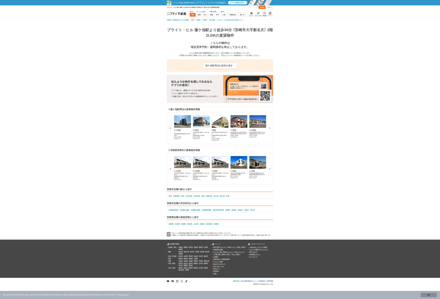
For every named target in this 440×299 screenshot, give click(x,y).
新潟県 (181, 256)
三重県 (196, 258)
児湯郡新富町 (173, 210)
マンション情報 (218, 261)
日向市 (252, 210)
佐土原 (216, 196)
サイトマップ (253, 257)
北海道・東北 (172, 247)
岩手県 (191, 247)
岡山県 (186, 263)
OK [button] (429, 295)
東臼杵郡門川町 (218, 210)
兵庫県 (186, 261)
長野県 (191, 256)
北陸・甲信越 (172, 256)
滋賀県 (196, 261)
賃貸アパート (232, 247)
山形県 (206, 247)
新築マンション (228, 252)
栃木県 (207, 251)
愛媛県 (186, 265)
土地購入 (216, 257)
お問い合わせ (253, 252)
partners (46, 295)
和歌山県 (206, 261)
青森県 (186, 247)
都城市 (227, 210)
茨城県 (202, 251)
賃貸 (214, 247)
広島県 (181, 263)
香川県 (181, 265)
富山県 (196, 256)
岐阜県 (186, 258)
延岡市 (234, 210)
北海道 (181, 247)
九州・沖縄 (171, 268)
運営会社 (236, 281)
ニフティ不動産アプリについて (258, 249)
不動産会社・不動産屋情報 (221, 259)
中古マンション (239, 252)
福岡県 (171, 224)
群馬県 (181, 253)
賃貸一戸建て (241, 247)
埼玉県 (192, 251)
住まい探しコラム (218, 266)
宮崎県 (202, 224)
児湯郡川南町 (195, 210)
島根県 (196, 263)
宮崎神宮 (176, 196)
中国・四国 (171, 263)
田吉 (170, 196)
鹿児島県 (209, 224)
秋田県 (201, 247)
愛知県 (181, 258)
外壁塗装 (216, 271)
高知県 (191, 265)
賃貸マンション (221, 247)
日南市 (240, 210)
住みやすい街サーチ (219, 264)
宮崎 (203, 196)
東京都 (181, 251)
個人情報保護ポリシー (249, 281)
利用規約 (262, 281)
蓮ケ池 (222, 196)
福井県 (206, 256)
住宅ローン (216, 269)
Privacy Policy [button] (123, 295)
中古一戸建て (236, 254)
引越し (215, 273)
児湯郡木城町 (184, 210)
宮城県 (196, 247)
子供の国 (189, 196)
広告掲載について (254, 254)
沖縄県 (216, 224)
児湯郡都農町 (206, 210)
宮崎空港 (209, 196)
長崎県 (183, 224)
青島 (182, 196)
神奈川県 (186, 251)
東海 (169, 258)
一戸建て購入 (217, 254)
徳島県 (206, 263)
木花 (227, 196)
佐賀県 (177, 224)
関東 (169, 251)
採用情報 (270, 281)
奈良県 (201, 261)
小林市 (246, 210)
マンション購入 (218, 252)
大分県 (196, 224)
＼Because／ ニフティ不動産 (258, 247)
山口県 (201, 263)
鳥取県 (191, 263)
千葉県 (197, 251)
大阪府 (181, 261)
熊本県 (189, 224)
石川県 (201, 256)
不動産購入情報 (218, 249)
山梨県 (186, 256)
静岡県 (191, 258)
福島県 (181, 249)
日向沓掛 (197, 196)
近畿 (169, 261)
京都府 (191, 261)
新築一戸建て (226, 254)
